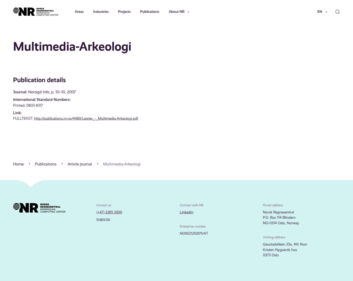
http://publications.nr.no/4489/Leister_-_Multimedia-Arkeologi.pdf (86, 118)
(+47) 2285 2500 (109, 212)
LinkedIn (186, 212)
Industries (101, 12)
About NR (176, 12)
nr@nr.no (103, 219)
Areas (79, 12)
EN (319, 12)
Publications (149, 12)
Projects (124, 12)
